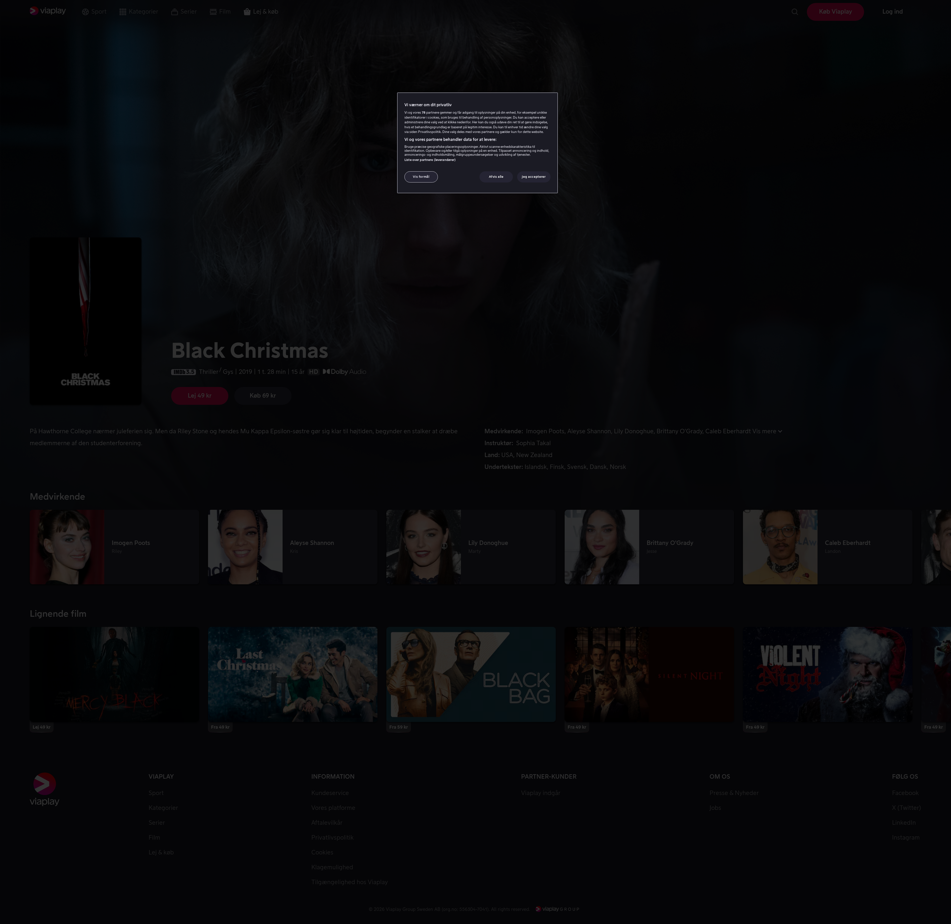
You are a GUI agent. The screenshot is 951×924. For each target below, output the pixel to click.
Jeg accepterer (534, 177)
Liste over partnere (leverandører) (430, 160)
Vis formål (421, 177)
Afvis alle (496, 177)
